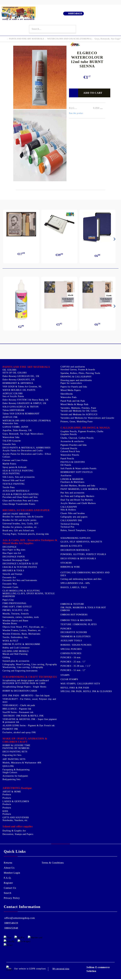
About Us (9, 867)
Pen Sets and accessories (72, 493)
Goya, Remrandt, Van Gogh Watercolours (23, 434)
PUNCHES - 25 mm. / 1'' (73, 662)
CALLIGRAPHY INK (71, 520)
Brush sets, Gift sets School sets (18, 530)
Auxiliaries (65, 475)
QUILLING (8, 766)
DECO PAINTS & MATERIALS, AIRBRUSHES (27, 448)
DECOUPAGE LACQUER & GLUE (20, 563)
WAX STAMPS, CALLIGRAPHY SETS (80, 683)
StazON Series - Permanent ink (18, 712)
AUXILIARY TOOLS (71, 640)
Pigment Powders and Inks (73, 445)
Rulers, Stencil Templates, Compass (78, 530)
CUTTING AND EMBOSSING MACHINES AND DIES (84, 574)
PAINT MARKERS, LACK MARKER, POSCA (83, 489)
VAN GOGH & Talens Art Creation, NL (22, 386)
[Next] (114, 239)
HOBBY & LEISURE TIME (16, 745)
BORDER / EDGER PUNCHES (76, 645)
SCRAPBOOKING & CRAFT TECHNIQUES (30, 677)
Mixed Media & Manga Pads (74, 404)
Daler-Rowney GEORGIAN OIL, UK (21, 376)
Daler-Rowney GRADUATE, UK (19, 379)
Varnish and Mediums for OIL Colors (78, 411)
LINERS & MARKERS (72, 479)
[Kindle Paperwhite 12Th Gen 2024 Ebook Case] (97, 227)
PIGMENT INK (10, 729)
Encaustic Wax (10, 584)
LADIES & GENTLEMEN (16, 801)
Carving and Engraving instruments (20, 671)
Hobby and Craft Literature (16, 648)
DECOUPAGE (10, 547)
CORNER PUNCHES (70, 653)
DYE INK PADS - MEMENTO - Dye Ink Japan (26, 695)
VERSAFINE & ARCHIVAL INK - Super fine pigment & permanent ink (30, 720)
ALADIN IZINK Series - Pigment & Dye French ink (29, 725)
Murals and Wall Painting (15, 654)
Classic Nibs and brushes (72, 513)
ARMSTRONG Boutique (17, 788)
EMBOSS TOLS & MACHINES (76, 620)
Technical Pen (67, 527)
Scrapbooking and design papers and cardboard (26, 680)
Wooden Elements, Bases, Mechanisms (21, 634)
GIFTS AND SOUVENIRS (16, 817)
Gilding (6, 657)
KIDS (5, 811)
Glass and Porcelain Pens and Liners (20, 500)
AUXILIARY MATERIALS (16, 491)
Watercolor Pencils (69, 455)
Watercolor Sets (10, 423)
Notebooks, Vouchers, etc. (15, 820)
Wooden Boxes (10, 623)
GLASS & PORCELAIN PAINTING (21, 494)
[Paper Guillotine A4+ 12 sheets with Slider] (59, 226)
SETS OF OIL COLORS (15, 373)
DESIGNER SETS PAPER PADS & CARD (24, 683)
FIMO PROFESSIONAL (15, 603)
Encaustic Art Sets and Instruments (20, 580)
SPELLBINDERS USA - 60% (75, 583)
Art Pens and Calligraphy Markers (77, 496)
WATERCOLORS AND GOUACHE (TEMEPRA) (69, 38)
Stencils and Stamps (12, 574)
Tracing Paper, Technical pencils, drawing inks (26, 534)
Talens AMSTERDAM (13, 410)
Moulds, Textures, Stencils (16, 614)
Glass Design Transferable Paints (19, 504)
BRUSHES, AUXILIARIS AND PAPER (26, 510)
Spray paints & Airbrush (15, 467)
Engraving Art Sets (12, 755)
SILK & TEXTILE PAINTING (18, 470)
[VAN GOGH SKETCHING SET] (21, 224)
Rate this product (76, 113)
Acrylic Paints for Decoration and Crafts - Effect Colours (27, 455)
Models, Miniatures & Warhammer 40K (22, 762)
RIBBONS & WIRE (70, 567)
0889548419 (75, 13)
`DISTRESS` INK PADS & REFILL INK (23, 716)
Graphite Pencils (68, 434)
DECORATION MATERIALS (75, 550)
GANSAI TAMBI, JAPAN (15, 427)
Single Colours (10, 772)
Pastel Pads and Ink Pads (72, 401)
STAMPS (65, 675)
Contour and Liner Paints (15, 460)
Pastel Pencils (67, 458)
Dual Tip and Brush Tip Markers (76, 500)
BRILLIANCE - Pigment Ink (17, 709)
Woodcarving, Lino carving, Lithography (23, 667)
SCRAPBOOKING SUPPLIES (75, 538)
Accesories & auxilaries (72, 441)
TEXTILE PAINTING (14, 484)
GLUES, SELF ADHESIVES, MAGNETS (81, 542)
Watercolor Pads (68, 397)
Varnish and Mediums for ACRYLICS (78, 414)
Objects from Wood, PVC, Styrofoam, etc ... (25, 627)
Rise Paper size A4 (12, 553)
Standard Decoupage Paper (16, 560)
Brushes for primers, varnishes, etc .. (21, 527)
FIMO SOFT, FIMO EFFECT (17, 607)
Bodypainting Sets (11, 779)
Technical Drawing (69, 524)
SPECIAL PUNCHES (71, 649)
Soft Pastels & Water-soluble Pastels (78, 468)
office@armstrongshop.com (19, 918)
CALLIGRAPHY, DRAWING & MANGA (85, 427)
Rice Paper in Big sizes (14, 550)
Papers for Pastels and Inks (73, 387)
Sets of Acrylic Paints (13, 396)
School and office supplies (18, 826)
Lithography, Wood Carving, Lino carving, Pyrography (30, 664)
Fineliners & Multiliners (72, 482)
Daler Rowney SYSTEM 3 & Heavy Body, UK (26, 400)
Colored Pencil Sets (70, 451)
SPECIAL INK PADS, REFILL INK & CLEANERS (86, 691)
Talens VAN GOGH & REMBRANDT (21, 413)
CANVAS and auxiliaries (72, 367)
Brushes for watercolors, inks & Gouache (23, 516)
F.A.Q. (7, 877)
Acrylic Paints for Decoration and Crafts (23, 450)
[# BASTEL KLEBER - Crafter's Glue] (21, 300)
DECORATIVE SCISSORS (73, 632)
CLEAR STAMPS (69, 679)
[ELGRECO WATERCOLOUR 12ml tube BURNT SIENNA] (39, 108)
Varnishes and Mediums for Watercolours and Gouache (87, 418)
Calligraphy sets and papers (73, 517)
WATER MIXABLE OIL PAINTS (19, 390)
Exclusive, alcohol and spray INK (19, 732)
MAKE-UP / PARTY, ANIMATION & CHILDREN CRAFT (25, 740)
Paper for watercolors (71, 383)
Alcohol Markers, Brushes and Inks (77, 485)
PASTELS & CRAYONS (72, 462)
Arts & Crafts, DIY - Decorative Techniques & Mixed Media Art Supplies (30, 542)
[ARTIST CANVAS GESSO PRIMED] (59, 295)
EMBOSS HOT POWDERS (73, 614)
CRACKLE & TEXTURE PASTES (20, 567)
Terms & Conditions (53, 862)
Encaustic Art (9, 577)
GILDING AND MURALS (16, 651)
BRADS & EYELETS (71, 546)
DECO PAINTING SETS (15, 751)
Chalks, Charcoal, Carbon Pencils (76, 438)
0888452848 (11, 928)
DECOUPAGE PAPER (14, 556)
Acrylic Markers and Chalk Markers (78, 503)
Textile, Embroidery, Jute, (15, 637)
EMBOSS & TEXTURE (72, 604)
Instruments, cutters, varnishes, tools (21, 617)
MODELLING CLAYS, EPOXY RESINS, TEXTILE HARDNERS (29, 595)
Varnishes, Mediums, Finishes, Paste (78, 408)
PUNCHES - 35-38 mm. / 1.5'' (75, 666)
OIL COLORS (9, 370)
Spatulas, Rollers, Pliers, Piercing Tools (80, 373)
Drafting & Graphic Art (14, 831)
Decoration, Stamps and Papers (18, 834)
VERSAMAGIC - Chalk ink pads (19, 705)
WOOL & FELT (10, 641)
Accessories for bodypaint (15, 776)
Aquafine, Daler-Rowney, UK (17, 430)
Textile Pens (9, 487)
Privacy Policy (12, 898)
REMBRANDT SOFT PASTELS (76, 472)
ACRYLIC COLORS (13, 393)
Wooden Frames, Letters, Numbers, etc (22, 630)
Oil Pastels (65, 465)
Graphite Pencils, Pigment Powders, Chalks (81, 431)
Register (8, 883)
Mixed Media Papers (70, 390)
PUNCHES (65, 628)
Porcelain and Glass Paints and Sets (20, 497)
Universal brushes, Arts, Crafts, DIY (21, 523)
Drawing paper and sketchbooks (76, 380)
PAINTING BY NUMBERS (16, 748)
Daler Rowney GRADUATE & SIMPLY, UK (24, 403)
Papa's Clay (8, 600)
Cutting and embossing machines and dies (80, 579)
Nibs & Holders (68, 510)
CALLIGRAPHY (68, 507)
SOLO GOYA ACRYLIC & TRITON (20, 407)
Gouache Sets (9, 444)
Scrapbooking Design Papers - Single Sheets (24, 687)
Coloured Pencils (68, 448)
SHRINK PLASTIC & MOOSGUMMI (21, 644)
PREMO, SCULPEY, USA (16, 610)
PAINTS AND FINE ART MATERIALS (26, 38)
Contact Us (10, 888)
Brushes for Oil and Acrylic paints (19, 520)
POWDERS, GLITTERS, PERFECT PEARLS (83, 554)
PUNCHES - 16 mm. (70, 657)
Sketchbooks (66, 394)
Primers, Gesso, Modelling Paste (76, 421)
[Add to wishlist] (73, 93)
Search (7, 893)
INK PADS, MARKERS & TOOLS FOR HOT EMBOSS (83, 609)
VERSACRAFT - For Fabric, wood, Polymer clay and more (29, 700)
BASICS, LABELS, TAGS (73, 587)
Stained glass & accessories (16, 661)
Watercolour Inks (11, 437)
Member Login (12, 872)
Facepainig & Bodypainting (16, 769)
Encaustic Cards (10, 587)
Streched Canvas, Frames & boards (77, 369)
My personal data (60, 969)
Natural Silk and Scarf (14, 480)
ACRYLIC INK (10, 417)
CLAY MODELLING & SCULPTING (21, 591)
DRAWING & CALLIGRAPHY (76, 376)
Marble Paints (9, 464)
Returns (8, 862)
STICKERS (66, 563)
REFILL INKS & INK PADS (74, 688)
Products (7, 794)
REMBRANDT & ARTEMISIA (18, 383)
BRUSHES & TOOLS (13, 570)
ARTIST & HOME (12, 791)
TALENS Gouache (12, 441)
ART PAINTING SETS (14, 759)
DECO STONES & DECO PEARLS (78, 558)
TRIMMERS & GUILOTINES (75, 636)
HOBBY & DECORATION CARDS (20, 691)
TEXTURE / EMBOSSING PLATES (78, 624)
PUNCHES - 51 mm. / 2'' (73, 670)
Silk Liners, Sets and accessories (19, 477)
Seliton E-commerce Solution (98, 969)
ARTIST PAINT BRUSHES (16, 514)
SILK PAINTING (11, 473)
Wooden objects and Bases (15, 620)
